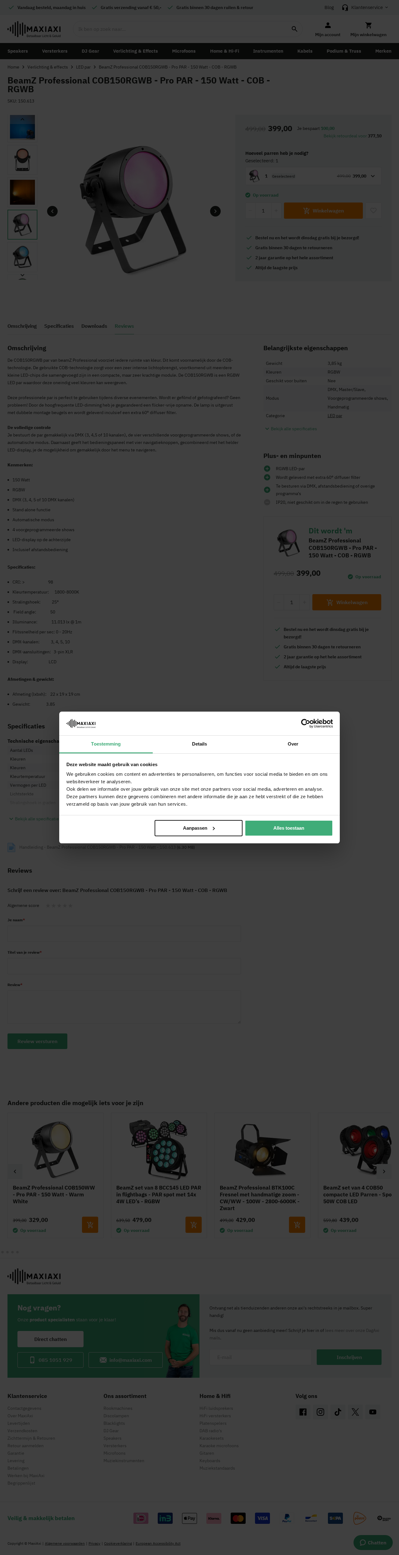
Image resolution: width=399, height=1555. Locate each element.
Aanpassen (195, 828)
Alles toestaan (288, 828)
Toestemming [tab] (106, 743)
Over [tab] (293, 743)
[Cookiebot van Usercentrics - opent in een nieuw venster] (305, 723)
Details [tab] (199, 743)
